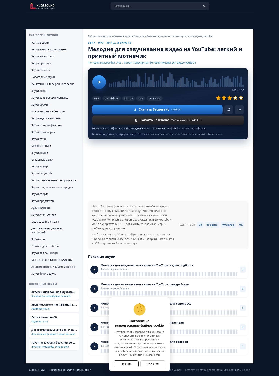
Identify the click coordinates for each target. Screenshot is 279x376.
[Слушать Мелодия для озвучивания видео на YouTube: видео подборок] (94, 270)
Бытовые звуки (41, 146)
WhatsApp (228, 224)
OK (241, 224)
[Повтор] (228, 109)
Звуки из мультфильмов (46, 125)
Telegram (212, 224)
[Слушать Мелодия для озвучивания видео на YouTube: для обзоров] (94, 346)
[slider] (176, 79)
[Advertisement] (168, 170)
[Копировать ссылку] (239, 109)
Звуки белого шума (43, 273)
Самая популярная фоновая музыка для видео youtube (160, 62)
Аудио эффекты (41, 208)
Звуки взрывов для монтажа (49, 97)
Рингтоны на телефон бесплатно (52, 84)
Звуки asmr (38, 239)
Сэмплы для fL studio (45, 246)
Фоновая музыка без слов (104, 62)
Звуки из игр (39, 166)
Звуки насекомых (42, 56)
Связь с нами (37, 369)
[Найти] (205, 6)
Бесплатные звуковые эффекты (51, 259)
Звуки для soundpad (44, 253)
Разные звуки (40, 42)
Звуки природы (41, 63)
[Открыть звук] (243, 270)
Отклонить (153, 363)
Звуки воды (38, 91)
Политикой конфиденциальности (139, 354)
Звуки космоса (40, 70)
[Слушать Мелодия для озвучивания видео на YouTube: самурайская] (94, 289)
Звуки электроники (43, 214)
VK (200, 224)
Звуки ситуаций (41, 173)
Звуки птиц (38, 139)
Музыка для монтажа (45, 221)
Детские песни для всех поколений (46, 230)
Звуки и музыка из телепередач (52, 187)
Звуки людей (39, 153)
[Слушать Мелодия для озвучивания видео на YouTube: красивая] (94, 327)
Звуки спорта (40, 194)
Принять (126, 363)
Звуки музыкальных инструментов (53, 180)
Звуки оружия (40, 104)
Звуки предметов (42, 201)
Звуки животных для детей (48, 49)
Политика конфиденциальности (70, 369)
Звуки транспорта (43, 132)
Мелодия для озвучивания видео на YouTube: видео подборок (147, 265)
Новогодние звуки (43, 77)
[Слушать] (99, 82)
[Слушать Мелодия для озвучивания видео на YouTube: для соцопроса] (94, 308)
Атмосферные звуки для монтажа (53, 266)
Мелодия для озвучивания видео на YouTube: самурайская (145, 284)
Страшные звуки (42, 159)
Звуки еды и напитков (45, 118)
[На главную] (48, 6)
